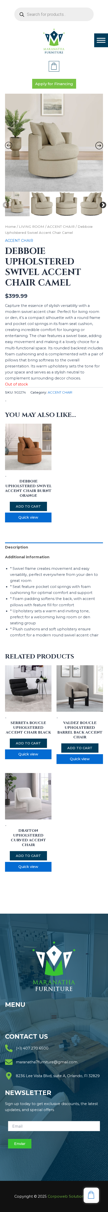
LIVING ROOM (31, 227)
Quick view (28, 517)
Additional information (27, 557)
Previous (4, 203)
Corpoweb (71, 1196)
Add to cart (28, 506)
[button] (54, 1017)
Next (101, 203)
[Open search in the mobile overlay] (54, 14)
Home (10, 227)
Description (16, 547)
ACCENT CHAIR (61, 227)
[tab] (54, 547)
